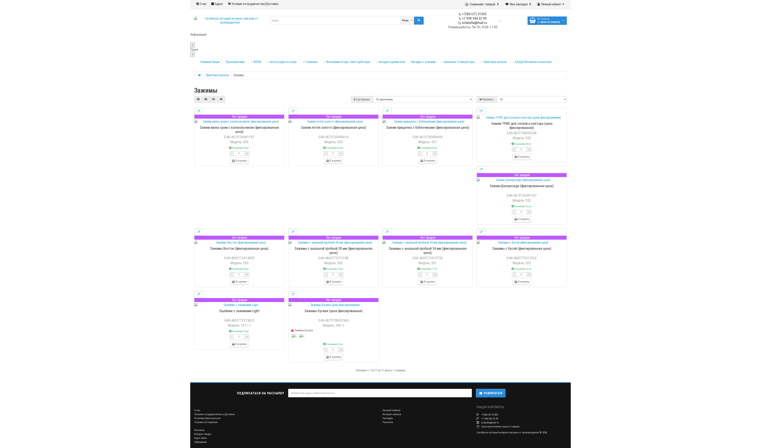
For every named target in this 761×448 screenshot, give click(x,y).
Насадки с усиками (423, 62)
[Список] (198, 99)
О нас (203, 4)
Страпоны (311, 62)
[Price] (221, 99)
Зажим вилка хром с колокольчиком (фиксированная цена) (239, 129)
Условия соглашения (206, 422)
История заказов (391, 414)
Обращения (200, 441)
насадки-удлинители (391, 62)
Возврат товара (202, 434)
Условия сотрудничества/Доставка (254, 4)
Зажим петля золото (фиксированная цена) (333, 127)
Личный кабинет (391, 410)
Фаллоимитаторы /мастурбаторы (347, 62)
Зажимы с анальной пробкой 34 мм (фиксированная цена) (428, 250)
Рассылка (387, 422)
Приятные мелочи (495, 62)
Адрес (218, 4)
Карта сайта (200, 438)
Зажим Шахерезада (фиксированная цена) (522, 186)
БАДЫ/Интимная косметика (533, 62)
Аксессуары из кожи (282, 62)
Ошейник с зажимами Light (239, 311)
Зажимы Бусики (303, 330)
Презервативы (235, 62)
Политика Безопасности (207, 418)
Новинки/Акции (210, 62)
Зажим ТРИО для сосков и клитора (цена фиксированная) (522, 125)
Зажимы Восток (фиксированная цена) (239, 248)
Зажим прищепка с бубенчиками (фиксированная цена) (427, 127)
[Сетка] (206, 99)
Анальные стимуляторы (459, 62)
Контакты (199, 430)
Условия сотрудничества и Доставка (214, 414)
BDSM (257, 62)
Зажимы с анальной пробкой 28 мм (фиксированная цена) (333, 250)
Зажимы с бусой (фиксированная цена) (521, 248)
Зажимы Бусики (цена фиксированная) (333, 311)
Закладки (387, 418)
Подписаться (493, 393)
